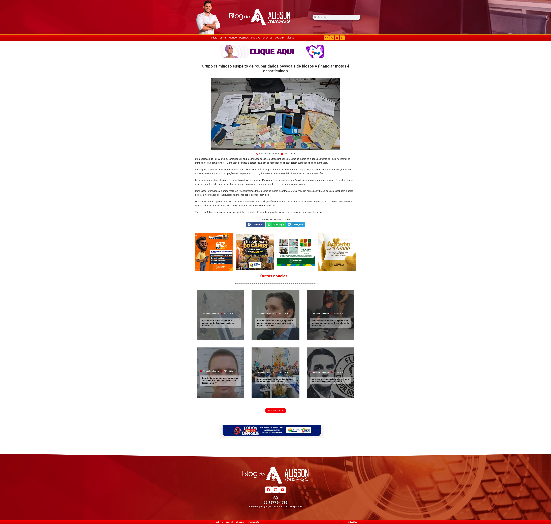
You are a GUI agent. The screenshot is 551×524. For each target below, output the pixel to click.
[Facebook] (326, 37)
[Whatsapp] (342, 37)
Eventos (267, 37)
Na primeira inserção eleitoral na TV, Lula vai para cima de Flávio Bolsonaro (330, 380)
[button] (255, 224)
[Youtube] (337, 37)
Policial (255, 37)
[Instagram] (331, 37)
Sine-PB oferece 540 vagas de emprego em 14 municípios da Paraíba (275, 380)
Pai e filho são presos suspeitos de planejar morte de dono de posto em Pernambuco (218, 323)
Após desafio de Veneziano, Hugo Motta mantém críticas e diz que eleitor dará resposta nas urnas (275, 323)
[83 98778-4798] (275, 498)
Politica (244, 37)
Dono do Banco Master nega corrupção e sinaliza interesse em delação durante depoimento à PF (220, 380)
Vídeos (290, 37)
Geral (223, 37)
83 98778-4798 (275, 502)
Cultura (279, 37)
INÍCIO (214, 37)
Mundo (233, 37)
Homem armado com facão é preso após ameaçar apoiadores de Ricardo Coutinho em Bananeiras (330, 323)
